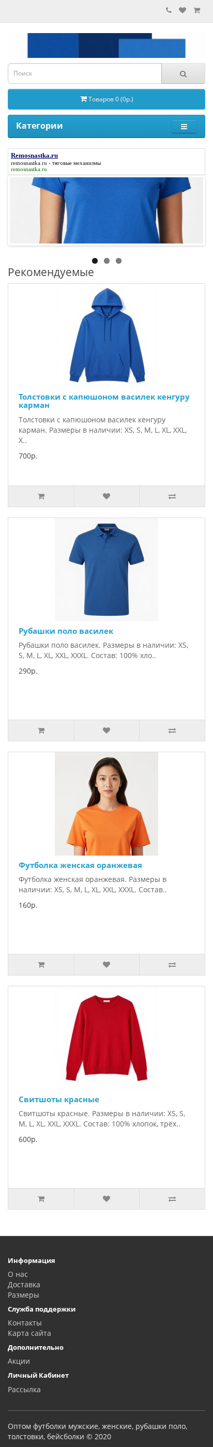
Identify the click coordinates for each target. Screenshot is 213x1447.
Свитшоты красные (59, 1099)
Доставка (24, 1284)
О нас (18, 1274)
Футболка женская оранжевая (80, 865)
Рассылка (24, 1389)
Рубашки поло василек (66, 631)
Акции (19, 1361)
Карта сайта (29, 1333)
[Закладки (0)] (182, 10)
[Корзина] (196, 10)
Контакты (25, 1323)
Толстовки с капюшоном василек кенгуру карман (104, 400)
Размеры (23, 1295)
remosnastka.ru (29, 163)
